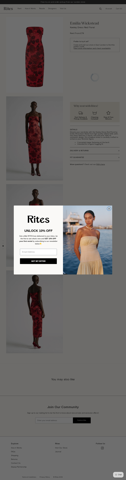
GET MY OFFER (38, 261)
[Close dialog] (109, 209)
